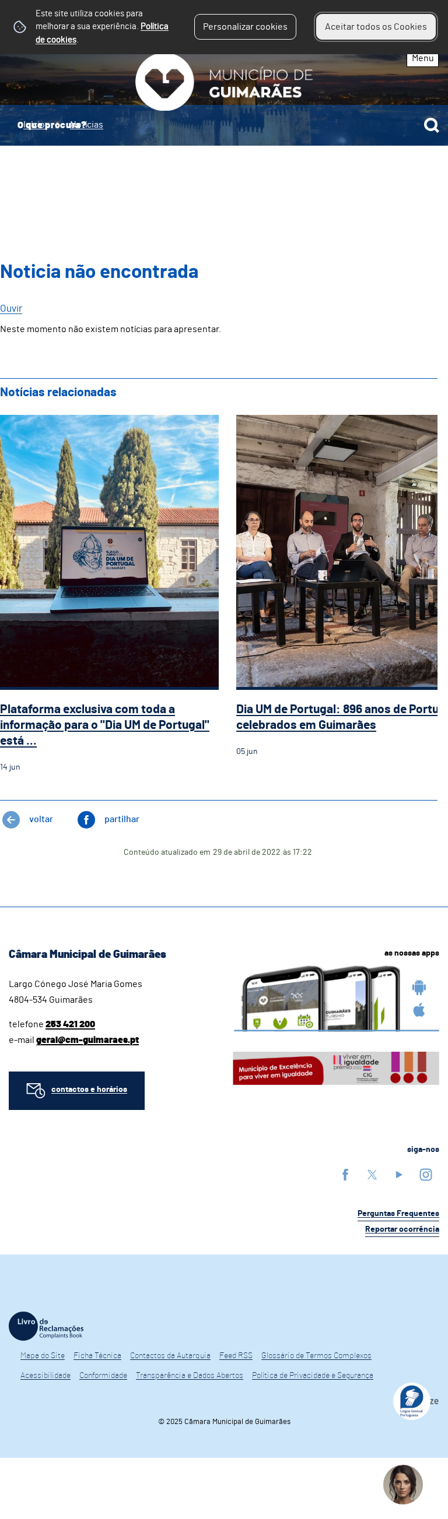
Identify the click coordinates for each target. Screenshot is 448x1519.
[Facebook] (345, 1174)
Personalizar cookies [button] (245, 26)
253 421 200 (70, 1024)
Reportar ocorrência (402, 1229)
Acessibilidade (45, 1376)
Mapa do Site (42, 1356)
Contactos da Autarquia (170, 1356)
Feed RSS (236, 1356)
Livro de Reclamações (46, 1326)
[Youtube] (399, 1174)
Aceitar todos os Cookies (376, 26)
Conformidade (103, 1376)
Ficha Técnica (97, 1356)
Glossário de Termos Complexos (316, 1356)
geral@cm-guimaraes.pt (87, 1040)
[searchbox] (224, 125)
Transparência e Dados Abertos (189, 1376)
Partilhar (121, 819)
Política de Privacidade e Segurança (312, 1376)
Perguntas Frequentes (398, 1214)
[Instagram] (425, 1174)
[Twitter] (372, 1174)
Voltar (41, 819)
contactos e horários (89, 1089)
